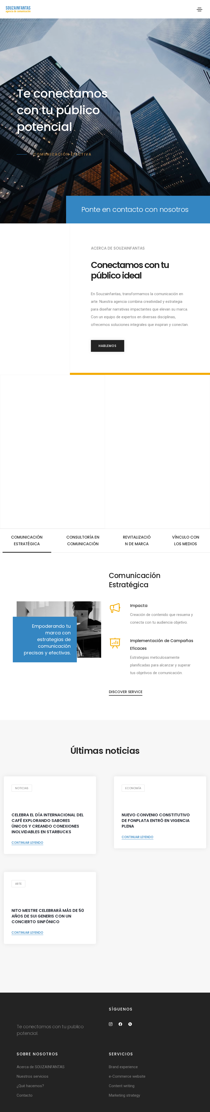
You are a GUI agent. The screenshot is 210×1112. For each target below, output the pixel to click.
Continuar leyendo (27, 843)
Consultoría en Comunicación (82, 540)
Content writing (121, 1086)
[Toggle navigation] (199, 9)
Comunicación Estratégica (27, 540)
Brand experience (123, 1067)
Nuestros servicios (32, 1076)
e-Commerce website (127, 1076)
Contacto (25, 1095)
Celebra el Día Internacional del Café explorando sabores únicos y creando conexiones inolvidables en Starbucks (48, 823)
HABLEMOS (108, 346)
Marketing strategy (124, 1095)
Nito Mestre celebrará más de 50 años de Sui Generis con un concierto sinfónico (48, 916)
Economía (133, 788)
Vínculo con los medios (185, 540)
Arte (18, 884)
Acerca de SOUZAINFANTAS (41, 1067)
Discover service (125, 691)
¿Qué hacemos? (30, 1086)
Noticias (21, 788)
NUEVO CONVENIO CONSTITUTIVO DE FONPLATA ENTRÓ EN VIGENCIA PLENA (156, 820)
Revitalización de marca (137, 540)
